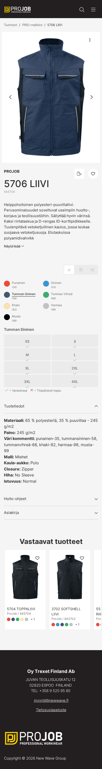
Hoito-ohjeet (15, 498)
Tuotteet (10, 25)
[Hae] (82, 9)
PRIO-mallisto (32, 25)
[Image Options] (90, 40)
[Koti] (17, 9)
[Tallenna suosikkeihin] (93, 174)
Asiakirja (11, 512)
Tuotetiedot (14, 406)
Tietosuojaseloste (51, 709)
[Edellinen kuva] (11, 97)
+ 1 (33, 619)
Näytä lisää (12, 246)
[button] (51, 97)
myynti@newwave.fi (51, 700)
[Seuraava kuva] (91, 97)
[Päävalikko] (93, 9)
